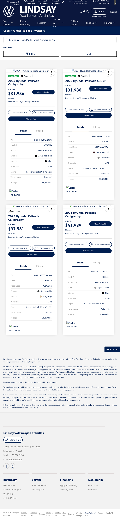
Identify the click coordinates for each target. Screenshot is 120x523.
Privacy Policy (24, 514)
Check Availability (43, 92)
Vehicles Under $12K (12, 489)
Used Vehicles (9, 493)
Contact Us (15, 439)
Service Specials (38, 489)
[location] (63, 2)
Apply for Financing (68, 485)
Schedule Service (39, 485)
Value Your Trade (31, 119)
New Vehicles (9, 485)
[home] (81, 11)
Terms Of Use (34, 514)
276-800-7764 (17, 455)
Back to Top (112, 349)
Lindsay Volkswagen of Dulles (11, 514)
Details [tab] (23, 130)
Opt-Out (64, 514)
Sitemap (42, 514)
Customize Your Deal (19, 113)
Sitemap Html (49, 514)
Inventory (10, 479)
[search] (87, 11)
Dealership (95, 479)
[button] (51, 72)
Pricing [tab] (39, 130)
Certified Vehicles (10, 498)
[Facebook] (6, 466)
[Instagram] (115, 3)
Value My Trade (66, 489)
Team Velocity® (90, 513)
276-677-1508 (15, 451)
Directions (92, 489)
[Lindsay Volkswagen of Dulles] (30, 11)
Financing (66, 479)
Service (37, 479)
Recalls (71, 514)
